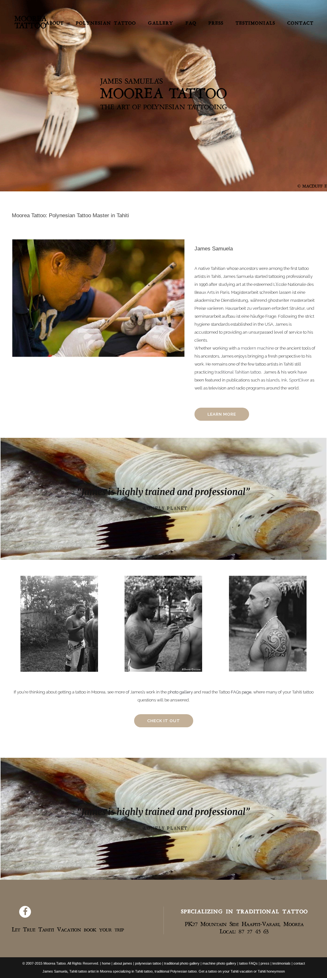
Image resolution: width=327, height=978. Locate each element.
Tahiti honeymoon (271, 971)
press (265, 963)
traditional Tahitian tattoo (238, 372)
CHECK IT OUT (163, 720)
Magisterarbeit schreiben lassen (261, 292)
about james (122, 963)
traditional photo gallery (182, 963)
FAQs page (241, 692)
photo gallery (180, 692)
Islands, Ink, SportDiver (287, 380)
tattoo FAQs (248, 963)
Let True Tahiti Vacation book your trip (68, 928)
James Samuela (238, 276)
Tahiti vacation (242, 971)
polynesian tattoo (148, 963)
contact (299, 963)
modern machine (257, 348)
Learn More (222, 414)
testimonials (281, 963)
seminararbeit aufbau (214, 316)
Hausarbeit (235, 308)
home (106, 963)
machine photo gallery (219, 963)
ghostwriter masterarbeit (291, 300)
